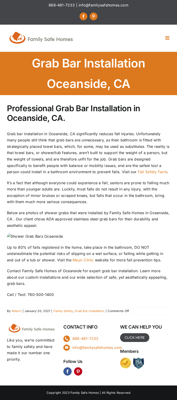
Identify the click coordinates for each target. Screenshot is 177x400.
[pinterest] (78, 371)
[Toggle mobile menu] (167, 37)
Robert (16, 311)
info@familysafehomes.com (103, 5)
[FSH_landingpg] (32, 323)
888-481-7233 (85, 338)
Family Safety (63, 311)
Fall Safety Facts (152, 171)
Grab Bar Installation (89, 311)
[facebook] (67, 371)
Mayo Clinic (83, 260)
